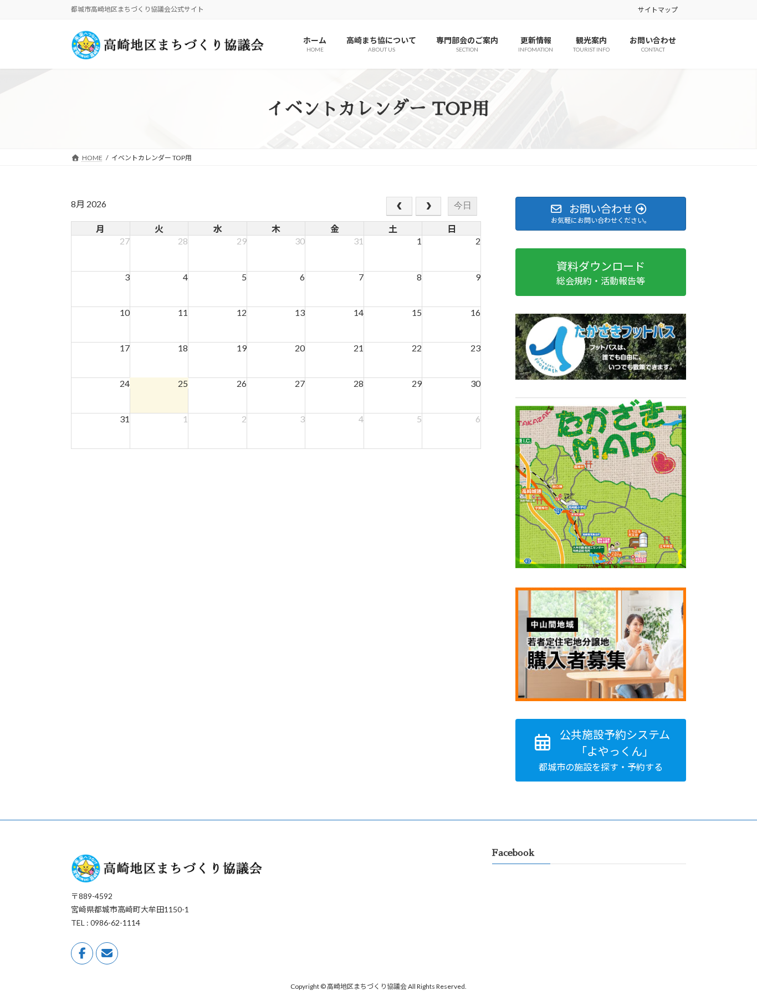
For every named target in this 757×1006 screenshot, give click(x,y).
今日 (463, 205)
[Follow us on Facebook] (82, 954)
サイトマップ (658, 10)
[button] (600, 750)
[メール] (107, 954)
